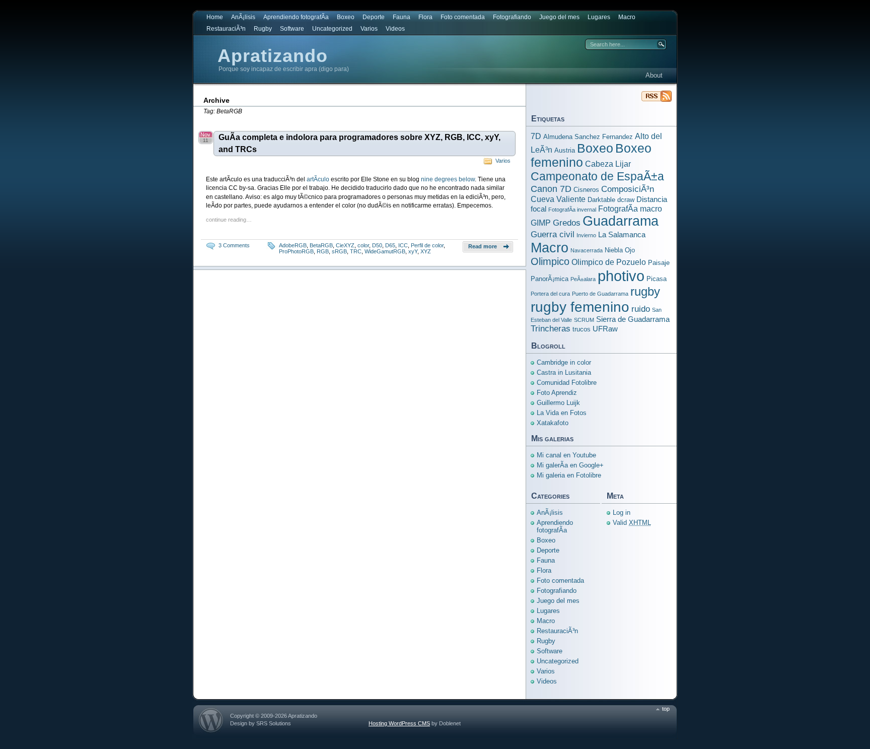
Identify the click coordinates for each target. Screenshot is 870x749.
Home (214, 17)
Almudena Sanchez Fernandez (588, 137)
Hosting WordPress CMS (399, 723)
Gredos (567, 223)
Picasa (656, 279)
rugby (645, 291)
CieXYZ (345, 245)
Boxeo (345, 17)
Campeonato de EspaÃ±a (597, 176)
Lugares (599, 17)
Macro (626, 17)
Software (292, 28)
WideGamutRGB (385, 251)
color (363, 245)
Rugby (263, 28)
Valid (632, 522)
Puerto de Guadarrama (600, 294)
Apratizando (273, 55)
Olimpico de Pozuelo (608, 261)
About (654, 75)
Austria (564, 150)
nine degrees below (448, 179)
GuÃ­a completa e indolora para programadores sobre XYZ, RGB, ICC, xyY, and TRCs (359, 143)
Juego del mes (559, 17)
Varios (369, 28)
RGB (323, 251)
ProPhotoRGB (296, 251)
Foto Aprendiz (557, 392)
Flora (425, 17)
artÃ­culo (319, 179)
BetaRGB (321, 245)
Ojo (630, 250)
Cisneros (586, 189)
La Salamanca (621, 235)
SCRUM (584, 320)
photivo (621, 275)
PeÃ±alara (583, 279)
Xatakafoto (552, 423)
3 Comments (234, 245)
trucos (581, 329)
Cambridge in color (564, 362)
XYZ (425, 251)
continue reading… (229, 220)
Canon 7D (551, 188)
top (666, 709)
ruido (640, 309)
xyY (412, 251)
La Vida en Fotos (562, 413)
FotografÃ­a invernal (572, 210)
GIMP (541, 222)
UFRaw (605, 329)
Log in (621, 512)
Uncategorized (332, 28)
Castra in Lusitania (564, 372)
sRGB (339, 251)
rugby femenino (580, 307)
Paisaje (659, 262)
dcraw (625, 199)
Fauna (401, 17)
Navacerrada (586, 250)
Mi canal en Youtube (566, 455)
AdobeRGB (293, 245)
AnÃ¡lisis (243, 17)
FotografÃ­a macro (630, 208)
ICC (403, 245)
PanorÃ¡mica (549, 279)
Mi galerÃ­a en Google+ (570, 465)
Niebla (614, 250)
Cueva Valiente (558, 198)
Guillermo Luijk (558, 402)
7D (536, 136)
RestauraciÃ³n (226, 28)
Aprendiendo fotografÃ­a (296, 17)
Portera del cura (550, 294)
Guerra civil (552, 234)
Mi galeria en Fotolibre (569, 475)
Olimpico (550, 261)
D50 (377, 245)
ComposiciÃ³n (627, 189)
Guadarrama (621, 221)
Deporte (373, 17)
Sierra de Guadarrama (633, 319)
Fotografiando (512, 17)
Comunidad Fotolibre (567, 382)
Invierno (586, 235)
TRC (355, 251)
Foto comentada (463, 17)
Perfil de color (427, 245)
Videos (395, 28)
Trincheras (550, 328)
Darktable (601, 199)
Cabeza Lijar (608, 163)
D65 (390, 245)
